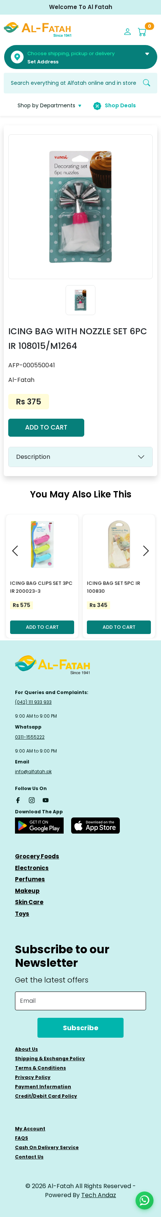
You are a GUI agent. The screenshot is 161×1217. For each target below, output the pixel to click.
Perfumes (30, 879)
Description (33, 456)
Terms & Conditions (40, 1068)
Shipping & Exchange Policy (50, 1058)
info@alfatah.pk (33, 771)
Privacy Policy (33, 1077)
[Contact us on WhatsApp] (145, 1200)
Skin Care (29, 902)
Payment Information (43, 1086)
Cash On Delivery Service (47, 1147)
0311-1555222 (30, 737)
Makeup (27, 891)
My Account (30, 1128)
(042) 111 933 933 (33, 702)
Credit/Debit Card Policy (46, 1096)
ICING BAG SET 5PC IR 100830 (113, 587)
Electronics (32, 868)
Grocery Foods (37, 856)
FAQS (21, 1138)
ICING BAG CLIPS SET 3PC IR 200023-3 (41, 587)
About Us (26, 1049)
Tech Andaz (98, 1195)
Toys (22, 914)
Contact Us (29, 1157)
